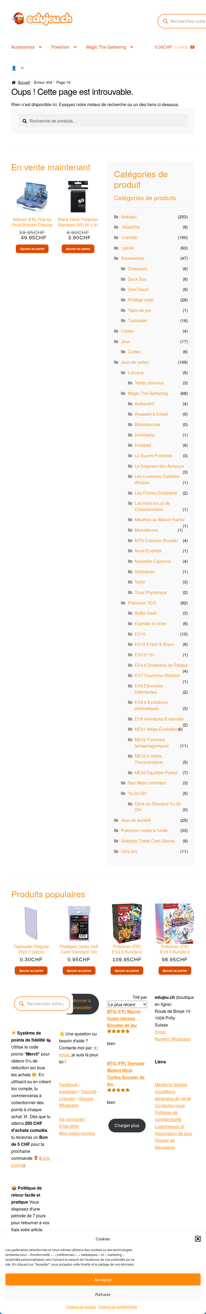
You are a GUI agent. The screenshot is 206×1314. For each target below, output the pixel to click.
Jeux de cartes (135, 362)
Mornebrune (146, 530)
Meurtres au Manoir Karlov (160, 519)
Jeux (125, 341)
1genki (127, 248)
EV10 (140, 634)
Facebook (68, 1084)
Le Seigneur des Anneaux (159, 466)
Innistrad (143, 445)
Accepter (103, 1279)
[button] (198, 1238)
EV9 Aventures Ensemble (159, 719)
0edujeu (129, 217)
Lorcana (136, 372)
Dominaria (144, 435)
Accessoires (23, 47)
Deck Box (137, 279)
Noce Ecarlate (148, 551)
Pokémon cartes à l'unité (144, 830)
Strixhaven (145, 571)
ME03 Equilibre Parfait (156, 772)
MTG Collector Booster (156, 540)
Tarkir (140, 582)
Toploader (137, 320)
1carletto (129, 237)
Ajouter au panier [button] (32, 249)
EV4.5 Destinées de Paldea (161, 665)
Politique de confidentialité (117, 1306)
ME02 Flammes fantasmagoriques (152, 742)
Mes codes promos (77, 1133)
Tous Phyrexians (151, 592)
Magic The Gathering (106, 47)
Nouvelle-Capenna (153, 561)
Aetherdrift (144, 404)
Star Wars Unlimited (147, 783)
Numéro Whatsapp (172, 1039)
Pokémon (60, 47)
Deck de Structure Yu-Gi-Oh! (158, 807)
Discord (88, 1091)
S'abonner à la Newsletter (79, 1003)
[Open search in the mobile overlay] (42, 1004)
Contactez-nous (170, 1105)
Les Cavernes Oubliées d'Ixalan (157, 479)
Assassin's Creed (151, 414)
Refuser (103, 1294)
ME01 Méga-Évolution (156, 729)
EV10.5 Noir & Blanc (154, 644)
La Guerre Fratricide (153, 455)
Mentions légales (171, 1084)
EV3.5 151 (145, 654)
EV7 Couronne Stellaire (157, 675)
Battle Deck (146, 613)
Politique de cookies (81, 1306)
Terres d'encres (149, 383)
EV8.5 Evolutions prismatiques (151, 705)
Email (160, 1032)
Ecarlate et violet (150, 623)
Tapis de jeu (139, 310)
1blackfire (130, 227)
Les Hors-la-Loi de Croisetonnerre (152, 506)
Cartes (127, 331)
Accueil (24, 82)
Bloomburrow (147, 424)
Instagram (68, 1091)
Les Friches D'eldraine (156, 493)
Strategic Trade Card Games (148, 841)
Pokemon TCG (142, 603)
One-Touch (138, 289)
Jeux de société (136, 820)
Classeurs (137, 268)
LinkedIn (67, 1098)
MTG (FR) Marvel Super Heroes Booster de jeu (124, 1018)
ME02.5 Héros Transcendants (149, 759)
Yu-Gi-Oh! (137, 793)
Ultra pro (129, 851)
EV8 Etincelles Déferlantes (149, 689)
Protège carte (140, 300)
